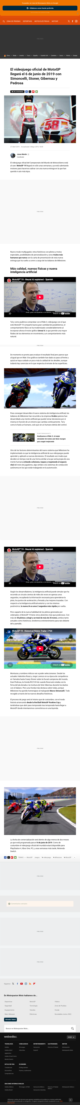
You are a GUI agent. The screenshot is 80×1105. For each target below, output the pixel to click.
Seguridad (8, 1006)
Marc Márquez (10, 1014)
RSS (30, 983)
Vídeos (57, 1002)
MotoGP (55, 21)
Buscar (72, 1028)
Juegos (37, 857)
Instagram (76, 21)
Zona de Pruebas (13, 21)
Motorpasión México (68, 1087)
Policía (68, 55)
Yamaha (32, 1010)
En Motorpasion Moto (44, 433)
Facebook (72, 21)
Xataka (7, 1047)
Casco (61, 55)
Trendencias (8, 1067)
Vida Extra (22, 1050)
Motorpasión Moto (67, 1050)
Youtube (21, 983)
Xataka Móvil (8, 1050)
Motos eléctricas (41, 21)
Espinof (35, 1050)
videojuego (47, 857)
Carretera (53, 55)
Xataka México (9, 1087)
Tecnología (33, 1006)
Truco (28, 55)
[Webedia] (10, 1036)
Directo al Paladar (53, 1047)
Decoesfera (8, 1070)
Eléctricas (33, 1014)
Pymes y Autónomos (25, 1070)
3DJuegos (22, 1047)
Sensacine (36, 1047)
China (8, 55)
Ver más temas (10, 1019)
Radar (14, 55)
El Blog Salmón (23, 1067)
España (35, 55)
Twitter (69, 21)
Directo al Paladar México (53, 1087)
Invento (21, 55)
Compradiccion (9, 1073)
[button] (22, 154)
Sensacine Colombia (39, 1090)
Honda (57, 1010)
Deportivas (27, 21)
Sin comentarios (18, 91)
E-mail (36, 91)
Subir (70, 1037)
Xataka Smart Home (11, 1056)
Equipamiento (9, 1010)
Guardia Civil (44, 55)
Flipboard (33, 91)
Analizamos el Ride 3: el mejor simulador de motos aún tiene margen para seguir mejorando (51, 439)
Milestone (58, 857)
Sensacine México (38, 1087)
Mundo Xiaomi (9, 1059)
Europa (75, 55)
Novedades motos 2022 (63, 1014)
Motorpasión (66, 1047)
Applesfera (8, 1053)
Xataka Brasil (8, 1090)
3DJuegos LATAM (24, 1087)
